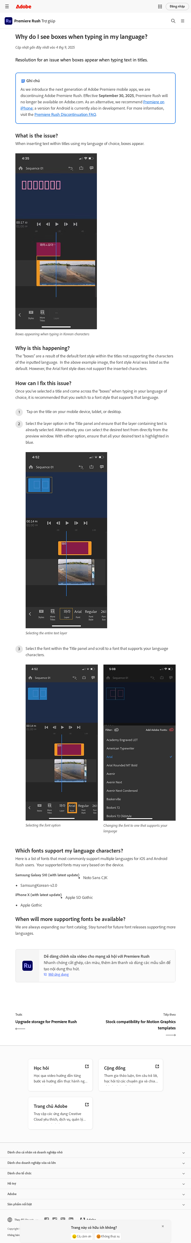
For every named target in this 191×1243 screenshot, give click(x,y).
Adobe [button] (12, 1194)
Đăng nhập (177, 6)
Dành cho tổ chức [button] (19, 1173)
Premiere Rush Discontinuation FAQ (65, 114)
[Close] (163, 1226)
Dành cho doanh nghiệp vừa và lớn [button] (31, 1163)
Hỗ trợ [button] (11, 1184)
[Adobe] (23, 6)
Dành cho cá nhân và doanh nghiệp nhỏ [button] (35, 1152)
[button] (160, 6)
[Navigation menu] (7, 6)
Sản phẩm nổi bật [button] (19, 1204)
